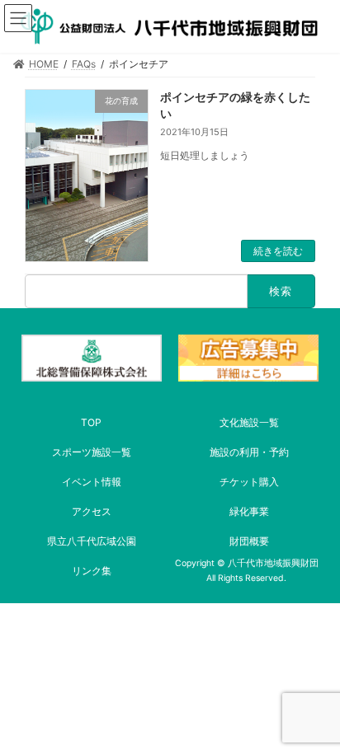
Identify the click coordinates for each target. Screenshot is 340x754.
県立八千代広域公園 (91, 541)
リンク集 (91, 570)
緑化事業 (249, 511)
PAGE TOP (314, 714)
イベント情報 (91, 481)
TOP (91, 422)
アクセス (91, 511)
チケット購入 (249, 481)
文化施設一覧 (249, 422)
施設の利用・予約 (249, 452)
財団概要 (249, 541)
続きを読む (278, 251)
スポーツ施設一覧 (91, 452)
